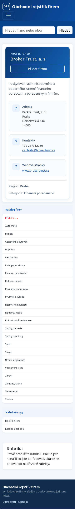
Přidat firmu (37, 69)
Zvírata (9, 399)
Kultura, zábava (13, 281)
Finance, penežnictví (16, 273)
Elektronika (11, 257)
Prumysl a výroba (14, 296)
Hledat (64, 30)
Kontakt (23, 502)
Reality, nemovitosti (16, 304)
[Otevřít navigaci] (8, 15)
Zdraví (8, 375)
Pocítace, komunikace (17, 288)
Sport (8, 344)
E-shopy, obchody (15, 265)
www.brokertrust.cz (35, 170)
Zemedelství (11, 391)
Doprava (10, 249)
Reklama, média (13, 312)
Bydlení (9, 233)
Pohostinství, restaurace (18, 320)
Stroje (8, 351)
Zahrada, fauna (13, 383)
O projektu (9, 502)
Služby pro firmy (14, 336)
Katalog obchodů (14, 428)
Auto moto (11, 225)
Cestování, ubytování (16, 241)
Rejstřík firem (12, 420)
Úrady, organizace (15, 359)
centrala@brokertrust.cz (38, 150)
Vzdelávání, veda (14, 367)
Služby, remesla (13, 328)
